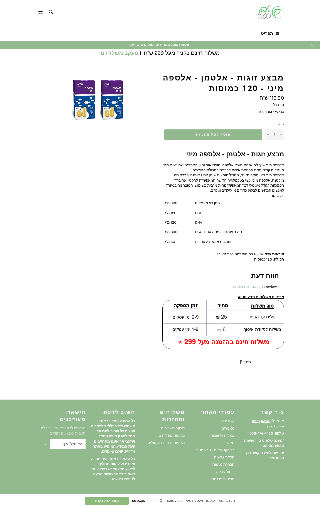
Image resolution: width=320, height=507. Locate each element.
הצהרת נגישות (223, 464)
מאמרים (227, 428)
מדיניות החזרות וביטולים (166, 442)
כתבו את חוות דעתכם (248, 286)
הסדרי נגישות (224, 457)
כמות (281, 124)
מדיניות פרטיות (222, 479)
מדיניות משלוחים (172, 435)
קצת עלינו (226, 421)
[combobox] (51, 12)
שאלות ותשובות (222, 435)
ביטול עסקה (225, 472)
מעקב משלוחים (119, 53)
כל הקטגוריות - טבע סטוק (214, 450)
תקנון (230, 442)
